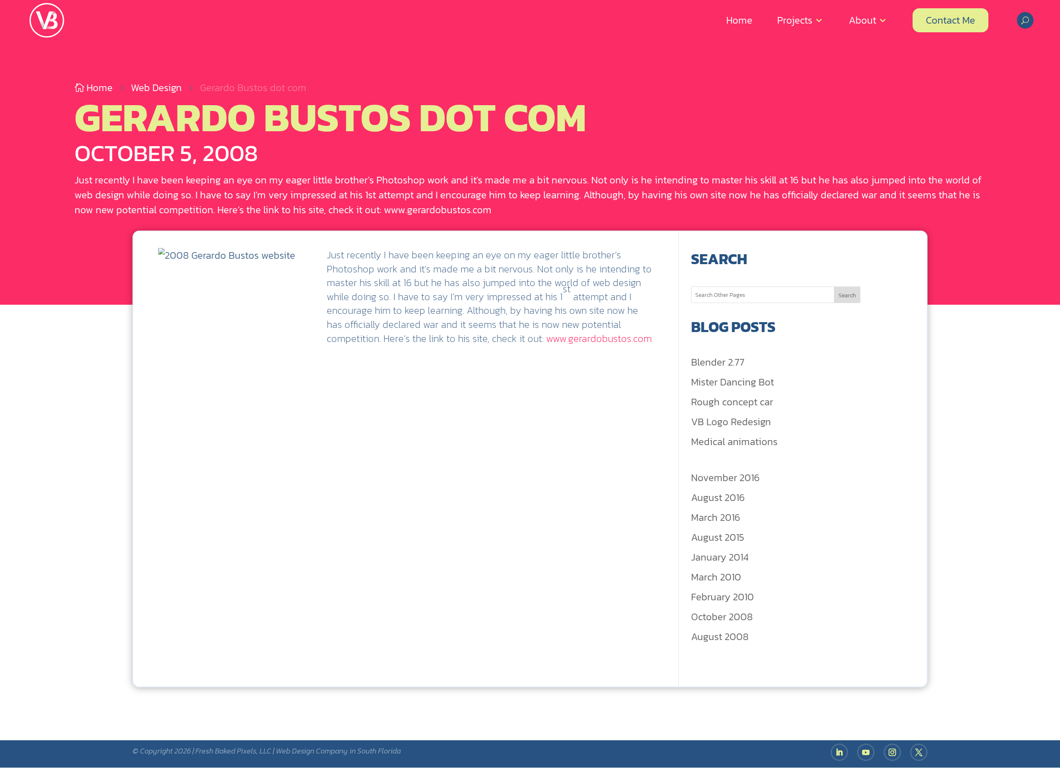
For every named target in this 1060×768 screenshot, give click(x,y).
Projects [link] (794, 20)
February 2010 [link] (722, 597)
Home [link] (739, 20)
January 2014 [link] (720, 557)
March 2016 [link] (715, 517)
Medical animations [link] (734, 441)
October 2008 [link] (722, 616)
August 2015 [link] (717, 537)
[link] (46, 20)
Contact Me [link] (950, 20)
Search (847, 295)
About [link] (862, 20)
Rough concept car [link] (732, 402)
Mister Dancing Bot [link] (732, 382)
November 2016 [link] (725, 477)
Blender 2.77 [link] (717, 362)
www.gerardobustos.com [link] (599, 338)
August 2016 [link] (718, 497)
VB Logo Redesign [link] (731, 421)
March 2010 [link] (716, 577)
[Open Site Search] (1025, 20)
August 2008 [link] (720, 636)
